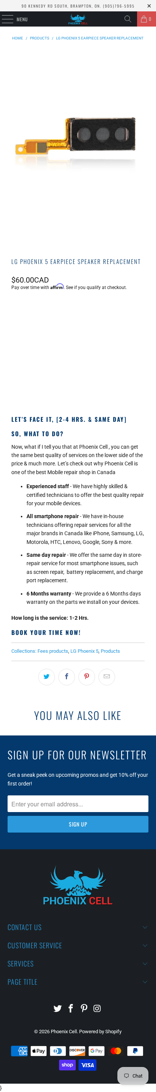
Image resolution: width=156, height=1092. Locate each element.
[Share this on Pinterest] (86, 677)
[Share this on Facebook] (66, 677)
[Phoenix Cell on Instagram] (97, 1009)
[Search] (128, 19)
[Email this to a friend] (106, 677)
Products (110, 651)
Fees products (52, 651)
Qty (15, 308)
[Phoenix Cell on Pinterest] (84, 1009)
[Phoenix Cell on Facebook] (71, 1009)
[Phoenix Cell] (78, 19)
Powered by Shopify (100, 1031)
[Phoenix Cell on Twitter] (58, 1009)
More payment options (78, 382)
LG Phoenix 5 (84, 651)
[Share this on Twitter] (46, 677)
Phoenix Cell (64, 1031)
